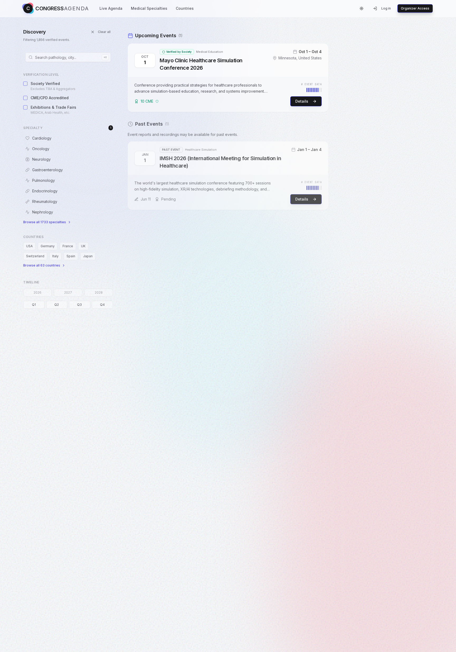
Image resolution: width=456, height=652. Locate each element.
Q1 (34, 305)
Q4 (102, 305)
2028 (99, 292)
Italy (55, 256)
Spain (70, 256)
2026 (37, 292)
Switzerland (35, 256)
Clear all (104, 32)
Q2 (56, 305)
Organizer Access (415, 8)
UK (83, 246)
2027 (68, 292)
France (68, 246)
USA (29, 246)
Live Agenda (110, 8)
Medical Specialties (149, 8)
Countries (185, 8)
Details (301, 101)
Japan (88, 256)
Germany (48, 246)
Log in (386, 8)
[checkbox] (25, 84)
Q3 (79, 305)
